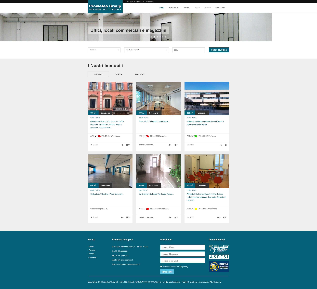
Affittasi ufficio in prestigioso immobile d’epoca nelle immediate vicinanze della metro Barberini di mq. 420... (206, 197)
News (197, 8)
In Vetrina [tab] (98, 74)
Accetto (175, 266)
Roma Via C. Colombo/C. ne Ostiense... (154, 121)
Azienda (187, 8)
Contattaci (220, 8)
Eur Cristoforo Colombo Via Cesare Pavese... (156, 194)
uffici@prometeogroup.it (123, 260)
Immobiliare (174, 8)
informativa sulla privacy (178, 266)
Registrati (167, 272)
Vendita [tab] (119, 74)
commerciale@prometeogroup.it (127, 264)
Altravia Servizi (215, 282)
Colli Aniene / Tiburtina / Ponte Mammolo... (107, 194)
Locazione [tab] (139, 74)
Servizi (208, 8)
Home (161, 8)
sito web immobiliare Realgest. (177, 282)
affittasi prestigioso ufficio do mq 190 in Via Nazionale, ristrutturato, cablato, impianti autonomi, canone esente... (107, 124)
